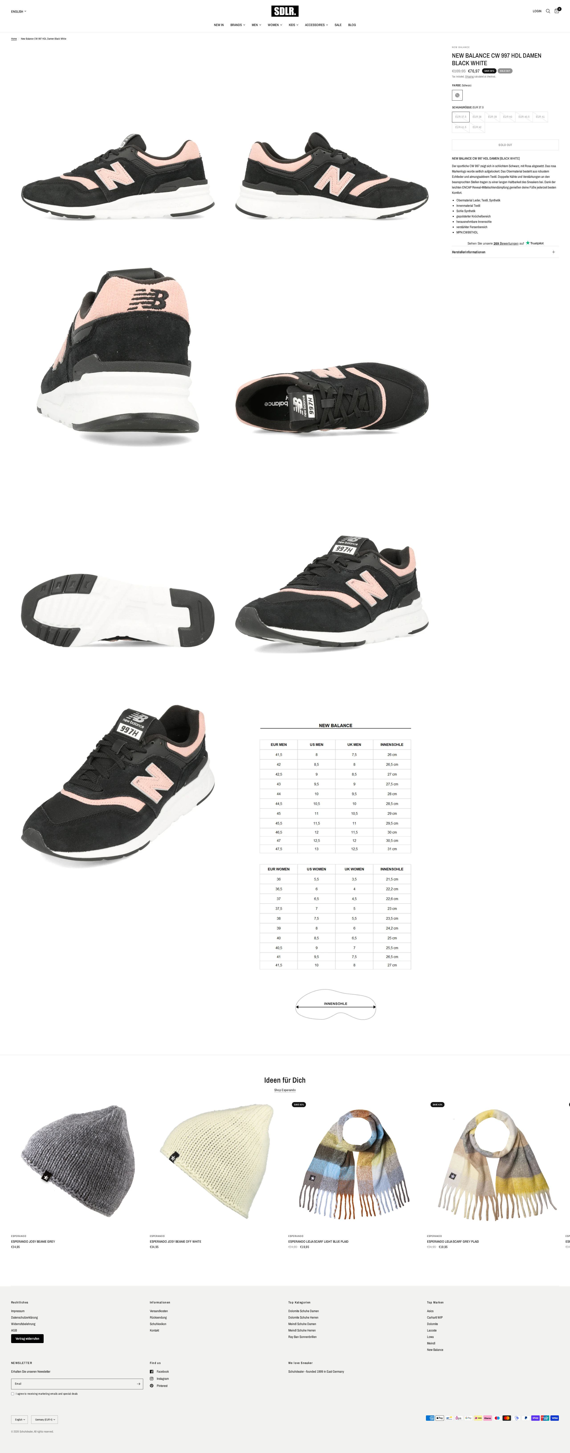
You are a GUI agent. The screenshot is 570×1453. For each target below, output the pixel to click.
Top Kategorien (299, 1302)
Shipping (469, 76)
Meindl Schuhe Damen (302, 1323)
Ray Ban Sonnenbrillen (302, 1336)
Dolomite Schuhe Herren (303, 1317)
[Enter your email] (138, 1384)
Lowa (430, 1336)
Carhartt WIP (435, 1317)
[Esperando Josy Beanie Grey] (77, 1164)
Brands (236, 24)
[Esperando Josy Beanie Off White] (216, 1164)
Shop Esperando (285, 1090)
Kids (292, 24)
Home (14, 39)
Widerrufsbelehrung (23, 1323)
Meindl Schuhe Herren (302, 1330)
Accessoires (315, 24)
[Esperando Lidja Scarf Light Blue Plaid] (354, 1164)
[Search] (548, 11)
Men (255, 24)
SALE (338, 24)
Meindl (431, 1343)
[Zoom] (215, 55)
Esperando (18, 1236)
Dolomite (432, 1323)
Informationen (160, 1302)
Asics (430, 1311)
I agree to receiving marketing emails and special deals (46, 1394)
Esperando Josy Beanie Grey (33, 1241)
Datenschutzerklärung (24, 1317)
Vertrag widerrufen (27, 1338)
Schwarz (457, 95)
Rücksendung (158, 1317)
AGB (14, 1330)
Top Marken (435, 1302)
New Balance (435, 1349)
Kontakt (154, 1330)
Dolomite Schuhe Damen (303, 1311)
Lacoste (432, 1330)
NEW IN (219, 24)
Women (273, 24)
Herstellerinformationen (468, 251)
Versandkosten (159, 1311)
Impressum (17, 1311)
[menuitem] (219, 25)
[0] (555, 11)
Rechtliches (19, 1302)
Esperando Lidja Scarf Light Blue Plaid (318, 1241)
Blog (352, 24)
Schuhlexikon (158, 1323)
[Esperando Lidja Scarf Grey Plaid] (493, 1164)
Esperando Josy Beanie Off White (175, 1241)
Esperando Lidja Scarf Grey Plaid (453, 1241)
